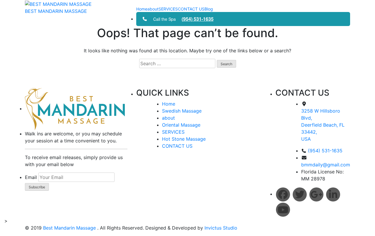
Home (141, 8)
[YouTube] (283, 210)
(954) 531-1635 (198, 18)
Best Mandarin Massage (70, 228)
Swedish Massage (182, 111)
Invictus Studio (220, 228)
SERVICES (168, 8)
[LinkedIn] (333, 194)
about (152, 8)
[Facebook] (283, 194)
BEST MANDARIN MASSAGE (56, 11)
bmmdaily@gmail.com (325, 165)
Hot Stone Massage (184, 139)
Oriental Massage (181, 125)
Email (31, 177)
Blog (208, 8)
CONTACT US (191, 8)
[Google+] (316, 194)
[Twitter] (300, 194)
